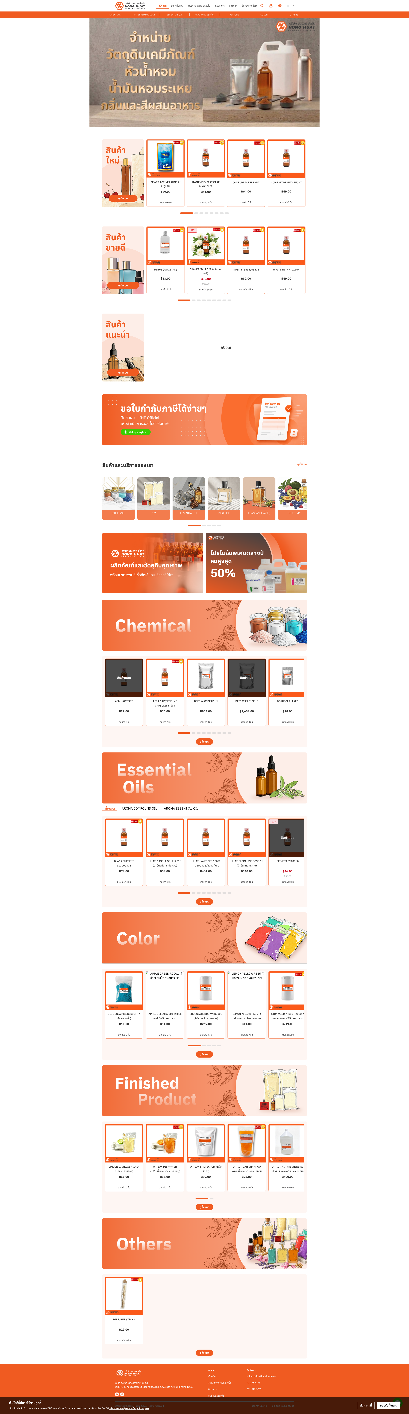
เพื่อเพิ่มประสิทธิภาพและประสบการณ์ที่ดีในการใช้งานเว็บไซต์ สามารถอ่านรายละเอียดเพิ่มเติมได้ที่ (79, 1408)
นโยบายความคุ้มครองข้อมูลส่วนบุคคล (129, 1408)
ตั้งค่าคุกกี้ (366, 1405)
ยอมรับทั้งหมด (388, 1405)
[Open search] (262, 6)
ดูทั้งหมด (302, 464)
